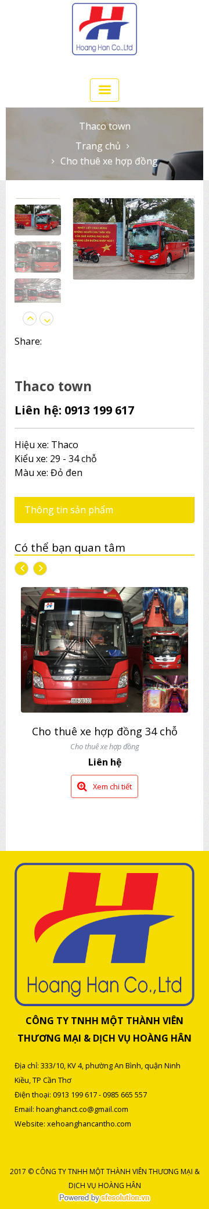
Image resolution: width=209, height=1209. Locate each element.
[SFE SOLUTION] (104, 1198)
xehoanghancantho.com (89, 1123)
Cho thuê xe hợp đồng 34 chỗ (105, 731)
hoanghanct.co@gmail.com (82, 1109)
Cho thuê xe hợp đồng (109, 161)
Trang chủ (98, 146)
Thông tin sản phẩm (68, 509)
